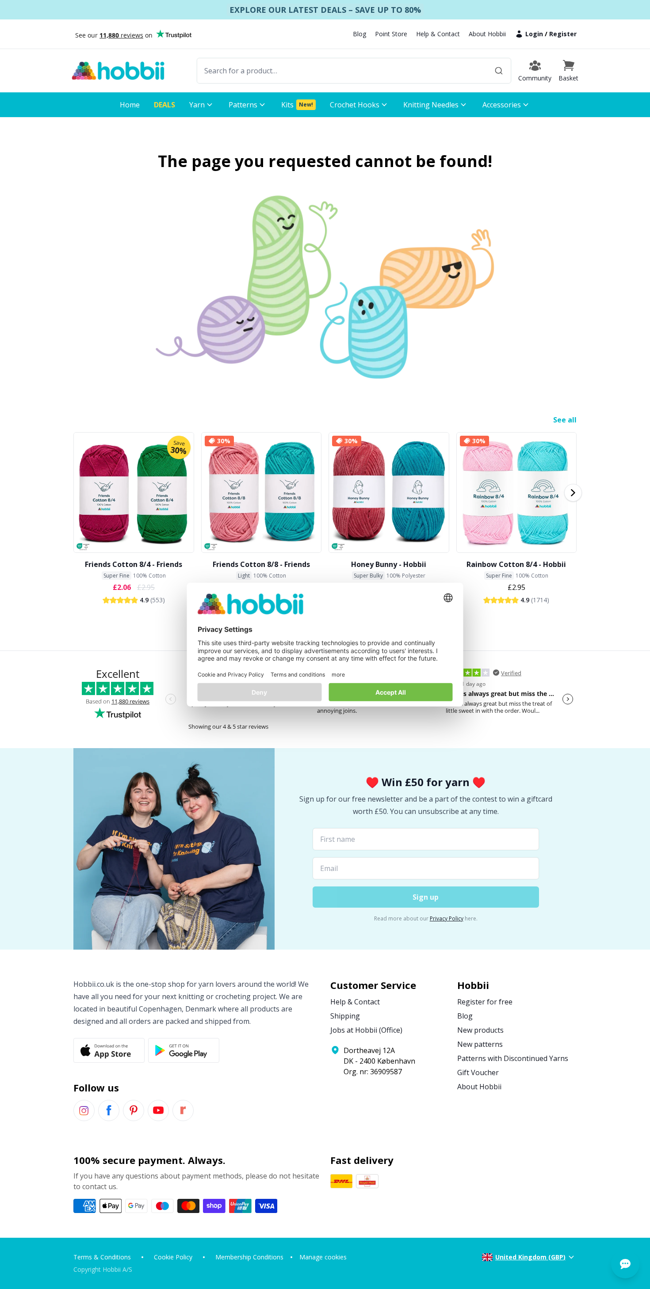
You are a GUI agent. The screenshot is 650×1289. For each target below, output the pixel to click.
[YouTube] (158, 1110)
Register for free (484, 1002)
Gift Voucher (478, 1072)
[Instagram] (84, 1110)
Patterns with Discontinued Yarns (512, 1058)
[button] (568, 71)
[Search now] (499, 70)
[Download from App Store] (109, 1050)
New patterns (480, 1044)
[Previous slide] (77, 493)
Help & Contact (438, 34)
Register (563, 34)
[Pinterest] (133, 1110)
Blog (359, 34)
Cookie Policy (173, 1257)
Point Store (391, 34)
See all (565, 420)
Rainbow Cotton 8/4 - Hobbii (516, 564)
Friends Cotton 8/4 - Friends (133, 564)
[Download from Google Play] (183, 1050)
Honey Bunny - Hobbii (388, 564)
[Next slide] (573, 493)
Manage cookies (323, 1257)
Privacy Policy (446, 918)
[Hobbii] (118, 70)
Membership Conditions (249, 1257)
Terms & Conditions (102, 1257)
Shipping (345, 1016)
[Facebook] (108, 1110)
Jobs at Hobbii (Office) (366, 1030)
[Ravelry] (183, 1110)
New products (480, 1030)
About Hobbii (487, 34)
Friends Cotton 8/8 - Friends (261, 564)
